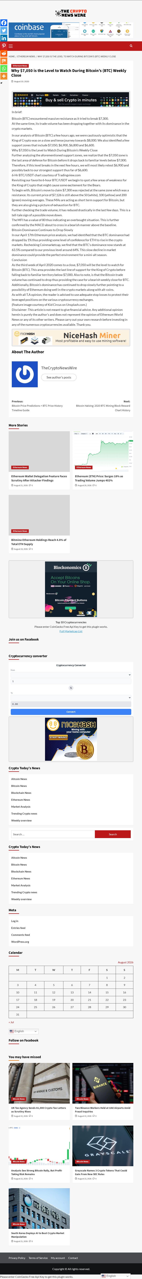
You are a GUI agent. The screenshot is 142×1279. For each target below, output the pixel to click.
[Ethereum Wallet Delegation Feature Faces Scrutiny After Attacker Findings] (39, 451)
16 (124, 992)
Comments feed (20, 934)
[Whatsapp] (3, 68)
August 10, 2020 (21, 81)
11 (35, 992)
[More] (3, 76)
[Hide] (1, 83)
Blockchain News (21, 792)
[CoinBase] (71, 29)
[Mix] (3, 60)
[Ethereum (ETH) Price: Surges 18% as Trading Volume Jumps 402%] (103, 451)
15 (107, 992)
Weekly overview (21, 820)
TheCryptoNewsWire (59, 368)
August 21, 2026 (21, 485)
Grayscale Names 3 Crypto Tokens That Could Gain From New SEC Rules (101, 1172)
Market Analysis (20, 806)
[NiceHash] (71, 337)
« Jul (11, 1022)
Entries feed (18, 927)
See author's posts (59, 377)
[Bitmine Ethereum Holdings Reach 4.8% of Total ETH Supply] (39, 515)
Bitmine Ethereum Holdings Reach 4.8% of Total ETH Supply (38, 542)
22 (107, 999)
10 (17, 992)
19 (53, 999)
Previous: (37, 406)
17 (17, 999)
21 (89, 999)
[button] (12, 45)
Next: (103, 406)
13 (72, 992)
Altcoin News (19, 778)
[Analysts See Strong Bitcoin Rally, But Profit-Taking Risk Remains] (39, 1146)
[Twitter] (3, 30)
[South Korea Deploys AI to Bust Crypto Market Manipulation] (39, 1208)
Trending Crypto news (24, 813)
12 (53, 992)
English (19, 1031)
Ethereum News (20, 65)
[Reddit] (3, 53)
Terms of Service (38, 1257)
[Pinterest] (3, 45)
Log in (14, 920)
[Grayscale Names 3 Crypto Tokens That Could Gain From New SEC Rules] (103, 1146)
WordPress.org (20, 941)
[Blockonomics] (71, 589)
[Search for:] (53, 834)
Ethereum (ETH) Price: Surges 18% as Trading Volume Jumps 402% (99, 478)
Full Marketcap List (71, 631)
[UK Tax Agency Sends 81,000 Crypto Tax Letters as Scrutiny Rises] (39, 1083)
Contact (73, 1257)
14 (89, 992)
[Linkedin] (3, 38)
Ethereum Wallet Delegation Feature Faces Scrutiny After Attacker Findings (39, 478)
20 (72, 999)
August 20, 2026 (84, 485)
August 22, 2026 (21, 1116)
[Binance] (71, 99)
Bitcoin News (19, 785)
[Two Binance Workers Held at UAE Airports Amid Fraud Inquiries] (103, 1083)
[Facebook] (3, 22)
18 (35, 999)
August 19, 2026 (21, 549)
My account (58, 1257)
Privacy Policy (17, 1257)
